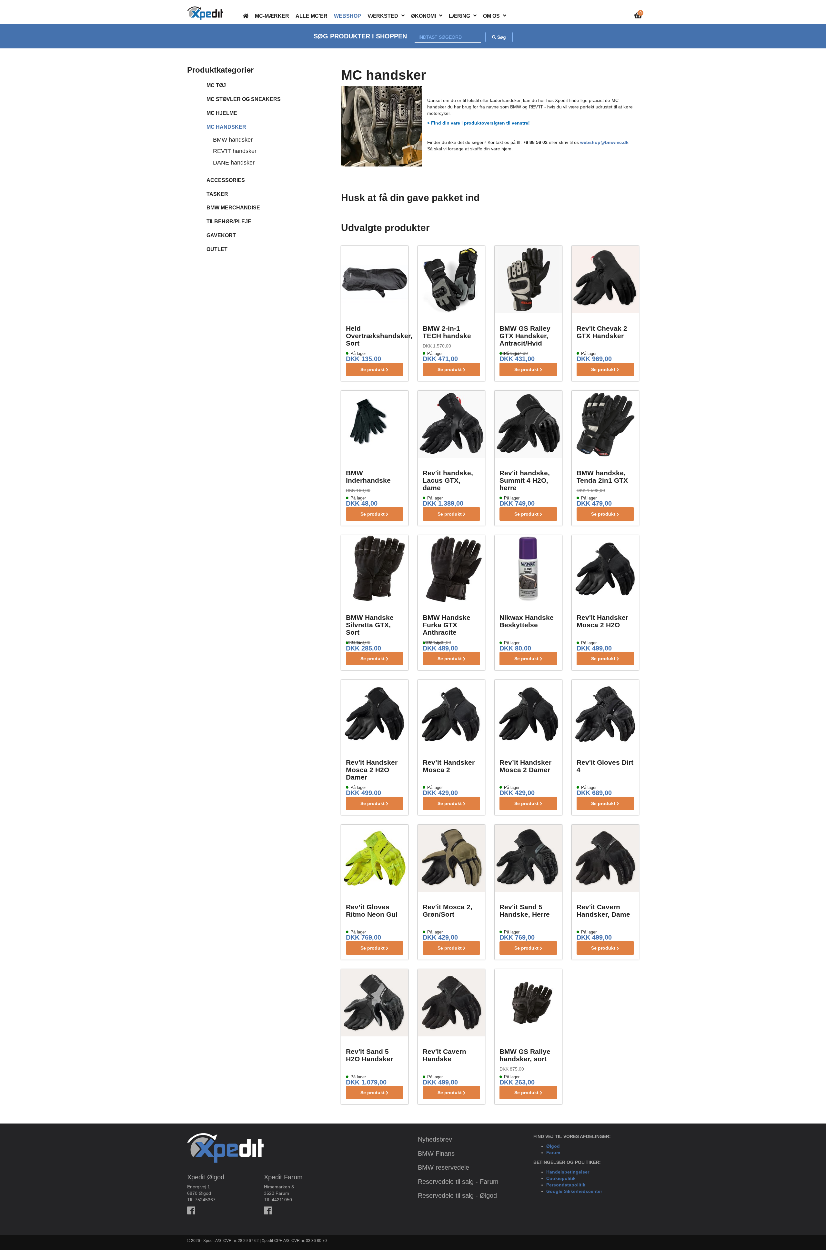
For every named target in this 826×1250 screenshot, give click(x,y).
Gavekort (221, 235)
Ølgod (553, 1146)
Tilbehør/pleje (228, 221)
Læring (459, 16)
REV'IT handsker (235, 151)
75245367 (205, 1199)
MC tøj (216, 85)
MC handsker (226, 127)
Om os (491, 16)
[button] (403, 15)
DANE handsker (234, 162)
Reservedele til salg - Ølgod (457, 1195)
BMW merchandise (233, 207)
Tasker (217, 194)
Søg (501, 37)
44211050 (282, 1199)
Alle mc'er (311, 16)
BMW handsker (233, 139)
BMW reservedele (443, 1167)
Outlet (216, 249)
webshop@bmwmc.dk (604, 142)
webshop (347, 16)
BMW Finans (436, 1153)
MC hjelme (221, 113)
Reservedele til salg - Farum (458, 1181)
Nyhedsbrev (435, 1139)
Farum (553, 1152)
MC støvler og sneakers (243, 99)
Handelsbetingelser (567, 1171)
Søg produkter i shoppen (360, 36)
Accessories (225, 180)
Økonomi (423, 16)
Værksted (383, 16)
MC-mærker (272, 16)
